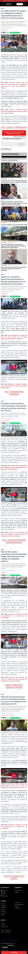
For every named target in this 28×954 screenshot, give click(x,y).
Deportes (3, 911)
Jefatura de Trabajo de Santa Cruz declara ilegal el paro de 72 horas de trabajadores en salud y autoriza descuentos (14, 785)
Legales (17, 892)
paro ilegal (14, 878)
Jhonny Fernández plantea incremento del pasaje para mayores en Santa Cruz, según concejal (14, 111)
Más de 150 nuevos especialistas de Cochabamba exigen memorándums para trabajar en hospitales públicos (14, 467)
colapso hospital (14, 394)
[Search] (25, 4)
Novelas (3, 924)
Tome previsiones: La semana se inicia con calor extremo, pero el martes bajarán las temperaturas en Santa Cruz (14, 337)
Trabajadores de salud (20, 127)
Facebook (4, 890)
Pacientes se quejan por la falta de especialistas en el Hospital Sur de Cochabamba (14, 616)
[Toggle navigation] (2, 4)
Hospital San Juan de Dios (17, 391)
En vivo (20, 4)
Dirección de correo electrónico (12, 138)
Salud (2, 8)
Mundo (3, 909)
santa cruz (9, 127)
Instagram (5, 896)
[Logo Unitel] (8, 4)
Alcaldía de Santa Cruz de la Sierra (16, 540)
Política (3, 199)
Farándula (17, 908)
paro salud (7, 876)
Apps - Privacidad (5, 930)
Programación (4, 926)
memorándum (18, 687)
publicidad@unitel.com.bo (8, 943)
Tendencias (18, 902)
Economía (3, 913)
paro (3, 127)
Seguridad (4, 178)
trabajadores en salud (18, 876)
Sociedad (3, 222)
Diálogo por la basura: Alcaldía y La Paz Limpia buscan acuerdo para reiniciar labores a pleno (14, 386)
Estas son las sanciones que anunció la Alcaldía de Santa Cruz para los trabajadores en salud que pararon (14, 534)
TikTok (4, 894)
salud (6, 391)
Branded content (19, 904)
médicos (8, 685)
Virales (17, 906)
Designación (9, 687)
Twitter (4, 892)
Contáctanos (18, 890)
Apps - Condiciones (6, 932)
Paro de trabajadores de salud (14, 542)
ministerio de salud (17, 685)
